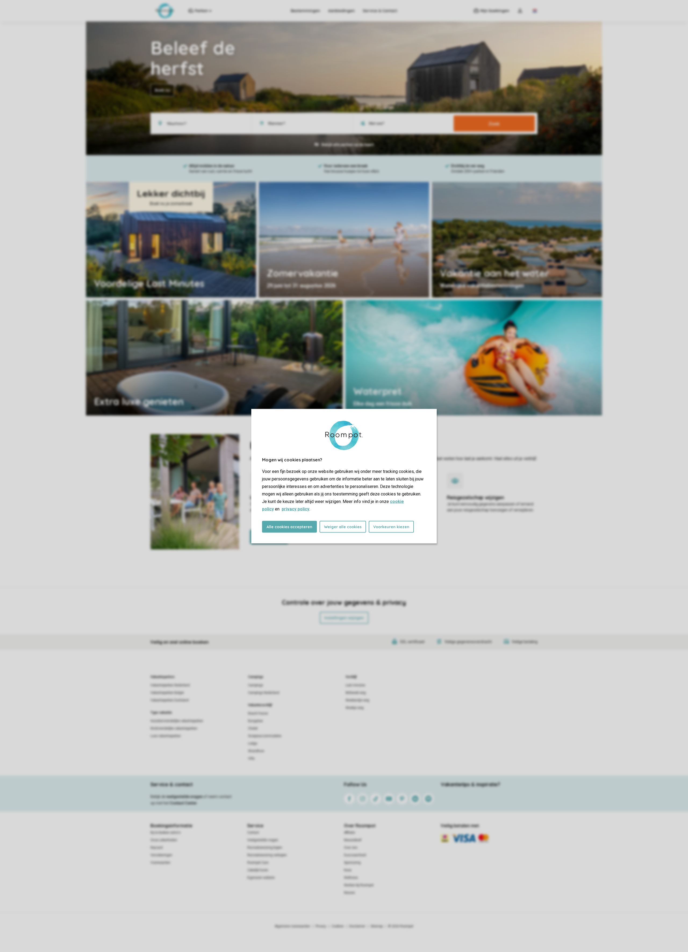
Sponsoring (352, 863)
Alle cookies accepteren (289, 526)
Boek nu (162, 90)
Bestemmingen (305, 10)
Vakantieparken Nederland (170, 685)
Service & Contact (380, 10)
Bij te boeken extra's (165, 832)
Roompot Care (257, 863)
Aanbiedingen (341, 10)
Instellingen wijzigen (344, 617)
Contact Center (183, 803)
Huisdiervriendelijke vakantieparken (176, 721)
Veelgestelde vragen (262, 840)
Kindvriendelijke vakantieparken (173, 728)
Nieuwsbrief (352, 840)
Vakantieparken (162, 677)
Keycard (156, 847)
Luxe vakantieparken (165, 736)
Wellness (351, 878)
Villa (251, 758)
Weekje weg (355, 708)
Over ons (350, 847)
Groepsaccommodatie (264, 736)
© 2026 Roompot (400, 926)
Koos (348, 870)
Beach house (258, 713)
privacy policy (295, 508)
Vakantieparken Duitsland (169, 700)
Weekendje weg (357, 700)
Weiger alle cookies (342, 526)
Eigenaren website (261, 878)
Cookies (338, 926)
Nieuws (349, 893)
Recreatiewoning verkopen (267, 855)
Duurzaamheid (355, 855)
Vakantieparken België (167, 693)
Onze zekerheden (163, 840)
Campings (255, 677)
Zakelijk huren (257, 870)
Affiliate (349, 832)
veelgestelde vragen (184, 796)
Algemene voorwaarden (292, 926)
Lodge (252, 743)
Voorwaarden (160, 863)
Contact (253, 832)
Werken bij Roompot (359, 885)
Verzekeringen (161, 855)
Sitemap (377, 926)
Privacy (321, 926)
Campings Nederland (263, 693)
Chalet (253, 728)
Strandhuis (256, 751)
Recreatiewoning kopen (264, 847)
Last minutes (355, 685)
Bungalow (255, 721)
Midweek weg (356, 693)
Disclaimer (357, 926)
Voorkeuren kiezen (391, 526)
